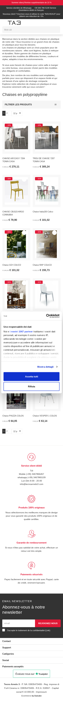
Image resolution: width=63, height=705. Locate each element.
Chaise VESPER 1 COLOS (44, 418)
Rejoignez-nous (47, 626)
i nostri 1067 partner (21, 331)
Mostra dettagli (45, 366)
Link (52, 633)
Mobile (21, 476)
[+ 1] (9, 115)
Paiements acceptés (13, 669)
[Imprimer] (24, 128)
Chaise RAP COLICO (42, 267)
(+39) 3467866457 (35, 476)
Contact (6, 643)
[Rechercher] (55, 29)
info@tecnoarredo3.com (31, 486)
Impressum (42, 694)
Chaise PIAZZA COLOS (13, 418)
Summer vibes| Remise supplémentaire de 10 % (31, 3)
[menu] (4, 23)
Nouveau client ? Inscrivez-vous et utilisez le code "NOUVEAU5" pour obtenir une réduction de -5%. (31, 15)
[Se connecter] (42, 22)
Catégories (8, 656)
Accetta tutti (31, 376)
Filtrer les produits (18, 107)
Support (6, 650)
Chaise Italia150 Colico (43, 214)
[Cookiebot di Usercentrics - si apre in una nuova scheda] (46, 316)
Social (5, 662)
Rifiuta (31, 386)
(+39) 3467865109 (37, 480)
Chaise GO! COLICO (11, 267)
